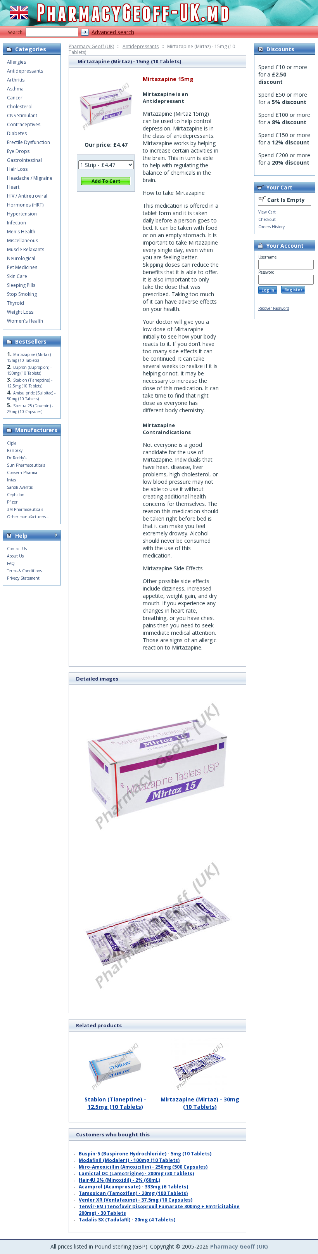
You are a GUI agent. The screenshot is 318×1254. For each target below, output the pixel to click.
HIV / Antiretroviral (27, 196)
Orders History (271, 226)
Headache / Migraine (29, 178)
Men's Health (21, 231)
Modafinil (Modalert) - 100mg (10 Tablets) (129, 1160)
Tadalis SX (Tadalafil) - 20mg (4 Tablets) (127, 1219)
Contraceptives (23, 124)
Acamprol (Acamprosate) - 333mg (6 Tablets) (133, 1186)
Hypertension (22, 213)
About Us (15, 556)
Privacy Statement (23, 578)
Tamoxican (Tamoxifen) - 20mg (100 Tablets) (133, 1193)
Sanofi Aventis (20, 487)
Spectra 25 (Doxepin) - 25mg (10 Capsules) (30, 408)
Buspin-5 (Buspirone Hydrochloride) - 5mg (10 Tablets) (145, 1153)
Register (293, 289)
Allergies (16, 62)
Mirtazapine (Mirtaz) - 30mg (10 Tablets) (200, 1103)
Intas (11, 480)
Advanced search (113, 32)
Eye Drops (18, 151)
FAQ (11, 563)
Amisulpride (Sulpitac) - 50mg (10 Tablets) (31, 395)
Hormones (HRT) (25, 204)
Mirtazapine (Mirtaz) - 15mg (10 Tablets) (30, 357)
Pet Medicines (22, 267)
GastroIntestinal (24, 160)
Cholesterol (20, 106)
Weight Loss (20, 312)
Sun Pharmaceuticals (26, 465)
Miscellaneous (22, 240)
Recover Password (273, 308)
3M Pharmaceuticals (25, 509)
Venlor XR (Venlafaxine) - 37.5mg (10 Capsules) (135, 1200)
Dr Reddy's (16, 457)
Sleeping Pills (21, 285)
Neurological (21, 258)
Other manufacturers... (28, 516)
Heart (13, 187)
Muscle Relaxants (25, 249)
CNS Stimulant (22, 115)
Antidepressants (141, 46)
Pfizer (12, 502)
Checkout (267, 219)
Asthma (15, 88)
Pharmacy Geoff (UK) (91, 46)
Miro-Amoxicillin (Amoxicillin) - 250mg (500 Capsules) (143, 1167)
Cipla (11, 443)
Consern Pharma (22, 472)
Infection (16, 222)
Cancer (14, 97)
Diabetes (17, 133)
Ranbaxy (14, 450)
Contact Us (17, 548)
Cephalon (15, 494)
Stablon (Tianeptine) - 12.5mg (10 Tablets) (115, 1103)
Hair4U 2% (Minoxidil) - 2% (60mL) (119, 1180)
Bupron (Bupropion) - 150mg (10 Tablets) (29, 370)
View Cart (267, 212)
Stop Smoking (22, 294)
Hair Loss (17, 169)
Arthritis (15, 79)
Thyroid (15, 303)
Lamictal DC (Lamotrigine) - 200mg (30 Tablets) (136, 1173)
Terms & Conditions (24, 570)
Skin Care (17, 276)
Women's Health (25, 321)
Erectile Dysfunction (28, 142)
